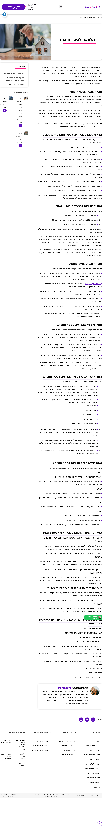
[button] (60, 6)
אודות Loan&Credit (92, 746)
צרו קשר (97, 787)
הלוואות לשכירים (94, 773)
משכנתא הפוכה (22, 764)
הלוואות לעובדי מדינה (92, 755)
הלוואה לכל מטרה (93, 764)
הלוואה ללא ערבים (93, 759)
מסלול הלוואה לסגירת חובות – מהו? (15, 86)
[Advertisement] (51, 812)
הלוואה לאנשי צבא (93, 778)
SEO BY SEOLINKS (6, 797)
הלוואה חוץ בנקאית (93, 284)
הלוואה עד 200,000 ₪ (40, 750)
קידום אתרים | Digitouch (8, 794)
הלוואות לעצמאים (93, 782)
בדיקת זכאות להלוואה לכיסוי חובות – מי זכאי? (15, 79)
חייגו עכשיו (32, 5)
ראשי (98, 741)
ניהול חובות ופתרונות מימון (6, 741)
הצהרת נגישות (95, 750)
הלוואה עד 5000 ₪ (42, 741)
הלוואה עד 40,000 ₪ (41, 746)
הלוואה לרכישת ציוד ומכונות (21, 756)
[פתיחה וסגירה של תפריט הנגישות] (4, 14)
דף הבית (99, 17)
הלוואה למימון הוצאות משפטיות (6, 756)
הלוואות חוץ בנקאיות (92, 769)
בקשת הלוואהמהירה (92, 618)
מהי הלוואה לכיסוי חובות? (14, 74)
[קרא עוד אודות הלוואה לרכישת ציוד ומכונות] (20, 147)
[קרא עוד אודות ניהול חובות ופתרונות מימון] (5, 112)
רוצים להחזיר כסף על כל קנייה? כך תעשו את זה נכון (19, 110)
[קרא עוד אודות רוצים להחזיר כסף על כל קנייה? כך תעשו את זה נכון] (20, 127)
